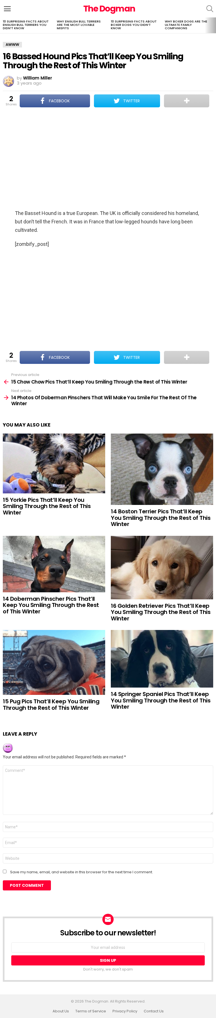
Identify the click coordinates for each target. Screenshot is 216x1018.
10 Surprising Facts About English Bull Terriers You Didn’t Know (26, 24)
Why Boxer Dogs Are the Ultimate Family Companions (186, 24)
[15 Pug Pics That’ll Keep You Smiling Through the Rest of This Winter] (54, 662)
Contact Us (154, 1011)
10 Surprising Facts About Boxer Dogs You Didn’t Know (134, 24)
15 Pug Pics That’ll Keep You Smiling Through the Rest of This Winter (51, 704)
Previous (3, 25)
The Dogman (109, 9)
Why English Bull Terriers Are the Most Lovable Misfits (79, 24)
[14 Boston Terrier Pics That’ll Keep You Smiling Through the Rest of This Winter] (162, 469)
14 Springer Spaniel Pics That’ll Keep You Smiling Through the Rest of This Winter (160, 700)
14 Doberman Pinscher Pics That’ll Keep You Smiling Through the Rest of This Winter (51, 605)
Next (213, 25)
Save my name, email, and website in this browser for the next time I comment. (81, 872)
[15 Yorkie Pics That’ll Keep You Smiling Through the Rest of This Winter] (54, 463)
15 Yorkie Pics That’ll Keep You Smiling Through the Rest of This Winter (47, 506)
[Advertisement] (108, 159)
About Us (61, 1011)
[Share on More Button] (186, 100)
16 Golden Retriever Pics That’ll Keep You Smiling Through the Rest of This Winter (160, 612)
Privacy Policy (124, 1011)
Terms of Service (90, 1011)
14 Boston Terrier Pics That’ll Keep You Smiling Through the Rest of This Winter (160, 517)
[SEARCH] (209, 8)
